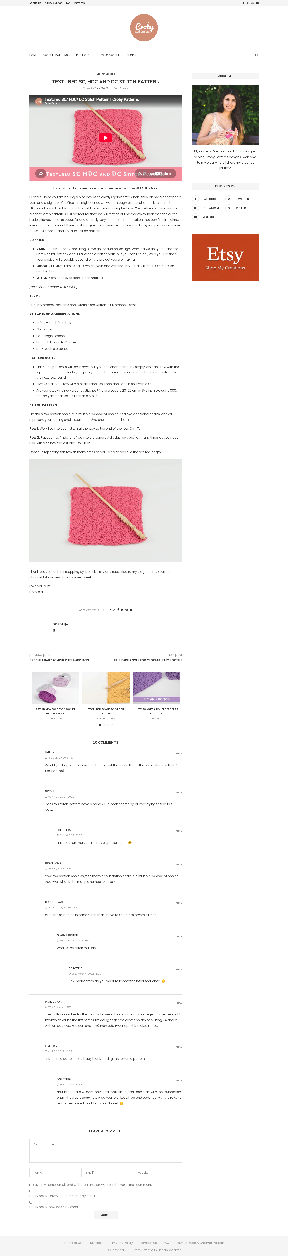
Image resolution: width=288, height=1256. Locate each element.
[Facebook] (243, 3)
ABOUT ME (35, 3)
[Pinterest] (252, 3)
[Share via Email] (131, 610)
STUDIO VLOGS (53, 3)
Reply (179, 754)
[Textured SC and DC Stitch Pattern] (106, 688)
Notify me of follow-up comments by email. (62, 1196)
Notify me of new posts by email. (54, 1207)
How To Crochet (109, 55)
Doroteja (102, 88)
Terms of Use (73, 1243)
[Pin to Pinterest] (126, 610)
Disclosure (98, 1243)
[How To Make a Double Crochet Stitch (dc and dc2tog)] (156, 688)
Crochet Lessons (105, 74)
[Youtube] (257, 3)
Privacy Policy (122, 1243)
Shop (130, 55)
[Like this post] (113, 610)
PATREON (79, 3)
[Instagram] (248, 3)
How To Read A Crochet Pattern (200, 1243)
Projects (82, 55)
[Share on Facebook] (118, 610)
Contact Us (148, 1243)
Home (33, 55)
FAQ (68, 3)
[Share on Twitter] (122, 610)
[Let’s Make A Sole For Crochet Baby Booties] (55, 688)
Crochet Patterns (55, 55)
